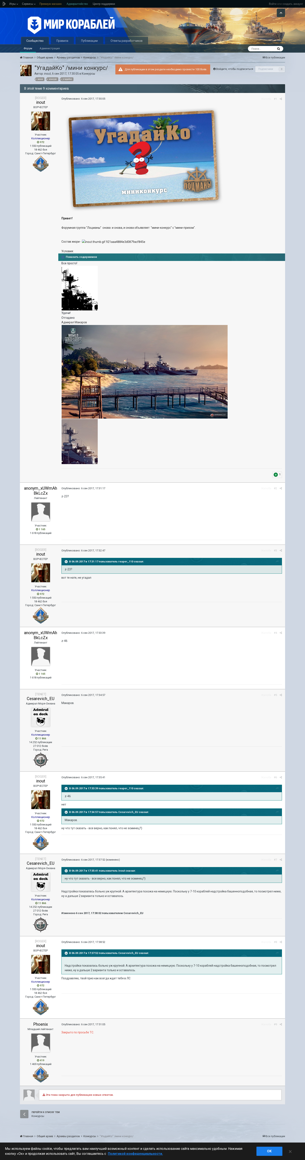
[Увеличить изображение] (79, 288)
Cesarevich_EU (40, 698)
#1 (275, 98)
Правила (62, 40)
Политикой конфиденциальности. (135, 1154)
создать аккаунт (293, 3)
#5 (275, 695)
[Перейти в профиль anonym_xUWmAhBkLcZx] (40, 512)
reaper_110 (125, 561)
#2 (275, 488)
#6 (275, 777)
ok (269, 1151)
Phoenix (40, 1024)
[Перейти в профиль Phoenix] (40, 1043)
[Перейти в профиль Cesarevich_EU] (40, 717)
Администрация (50, 48)
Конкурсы (88, 73)
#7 (275, 859)
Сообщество (35, 40)
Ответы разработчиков (127, 40)
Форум (28, 48)
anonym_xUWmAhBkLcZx (40, 491)
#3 (275, 550)
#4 (275, 632)
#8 (275, 942)
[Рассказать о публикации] (281, 98)
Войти (272, 3)
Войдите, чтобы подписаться (234, 68)
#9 (275, 1024)
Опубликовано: (83, 98)
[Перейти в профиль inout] (26, 70)
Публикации (89, 40)
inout (47, 73)
